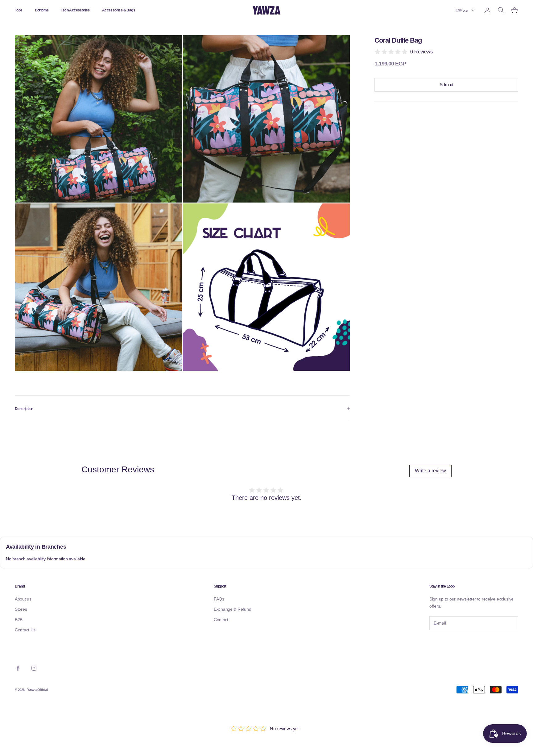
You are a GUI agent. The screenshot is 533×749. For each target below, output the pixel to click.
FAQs (219, 598)
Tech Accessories (75, 10)
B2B (19, 619)
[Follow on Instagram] (34, 668)
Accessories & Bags (118, 10)
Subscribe (446, 643)
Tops (19, 10)
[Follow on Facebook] (18, 668)
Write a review (430, 470)
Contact (221, 619)
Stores (21, 609)
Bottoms (42, 10)
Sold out (446, 85)
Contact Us (25, 629)
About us (23, 598)
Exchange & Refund (232, 609)
